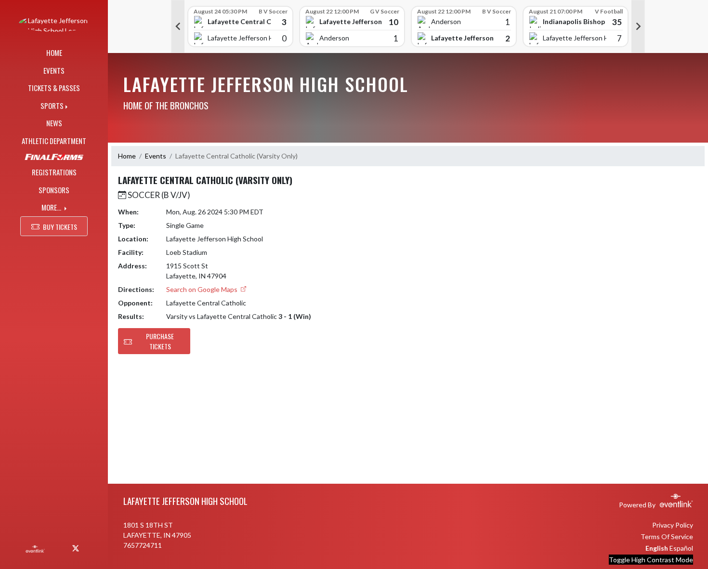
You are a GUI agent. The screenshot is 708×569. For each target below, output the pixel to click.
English (656, 548)
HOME (54, 52)
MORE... (52, 207)
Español (681, 548)
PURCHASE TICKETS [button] (160, 341)
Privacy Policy (672, 525)
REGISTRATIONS (54, 172)
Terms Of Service (667, 536)
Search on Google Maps (202, 289)
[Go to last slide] (177, 26)
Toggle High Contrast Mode (651, 560)
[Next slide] (638, 26)
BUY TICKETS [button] (60, 227)
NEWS (54, 123)
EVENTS (54, 70)
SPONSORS (54, 190)
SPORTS (52, 105)
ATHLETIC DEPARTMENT (54, 140)
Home (127, 156)
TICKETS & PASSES (54, 87)
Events (155, 156)
